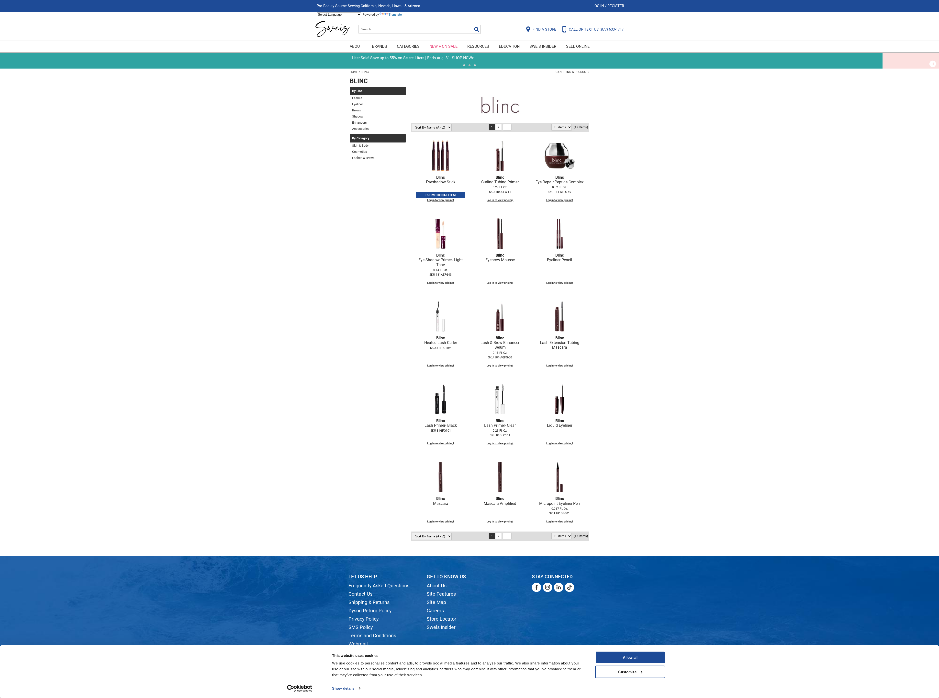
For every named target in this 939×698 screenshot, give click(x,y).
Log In (598, 6)
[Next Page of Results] (507, 127)
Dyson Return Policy (369, 611)
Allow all (630, 657)
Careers (435, 611)
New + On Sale (443, 46)
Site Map (436, 602)
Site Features (441, 594)
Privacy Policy (363, 619)
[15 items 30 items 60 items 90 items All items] (561, 127)
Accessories (360, 128)
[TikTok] (569, 587)
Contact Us (360, 594)
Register (615, 6)
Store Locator (441, 619)
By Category (360, 138)
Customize (627, 672)
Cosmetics (359, 152)
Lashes (357, 98)
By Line (357, 91)
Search (476, 29)
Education (509, 46)
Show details (343, 688)
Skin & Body (360, 145)
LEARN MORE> (519, 58)
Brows (356, 110)
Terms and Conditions (372, 636)
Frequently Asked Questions (378, 586)
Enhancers (359, 122)
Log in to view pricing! (440, 200)
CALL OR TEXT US (596, 29)
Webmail (358, 644)
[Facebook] (536, 587)
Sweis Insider (542, 46)
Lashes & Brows (363, 158)
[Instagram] (547, 587)
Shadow (357, 116)
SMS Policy (360, 627)
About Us (437, 586)
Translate (395, 14)
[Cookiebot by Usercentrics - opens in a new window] (299, 688)
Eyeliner (357, 104)
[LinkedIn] (558, 587)
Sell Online (578, 46)
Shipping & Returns (369, 602)
